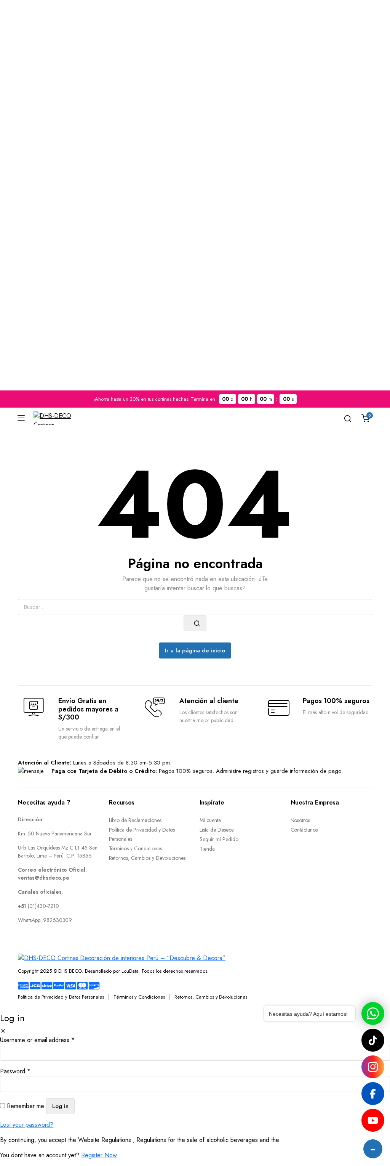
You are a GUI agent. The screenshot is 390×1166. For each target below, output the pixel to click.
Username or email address (37, 1040)
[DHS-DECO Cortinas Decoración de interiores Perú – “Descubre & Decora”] (53, 418)
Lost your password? (26, 1124)
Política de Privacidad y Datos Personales (61, 997)
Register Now (99, 1155)
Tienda (207, 849)
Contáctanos (304, 830)
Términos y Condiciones (135, 848)
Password (15, 1071)
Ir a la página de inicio (195, 650)
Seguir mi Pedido (219, 839)
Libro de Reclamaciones (135, 820)
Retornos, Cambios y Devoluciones (147, 858)
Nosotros (300, 820)
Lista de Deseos (216, 830)
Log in (60, 1106)
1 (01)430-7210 (38, 906)
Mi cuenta (210, 820)
